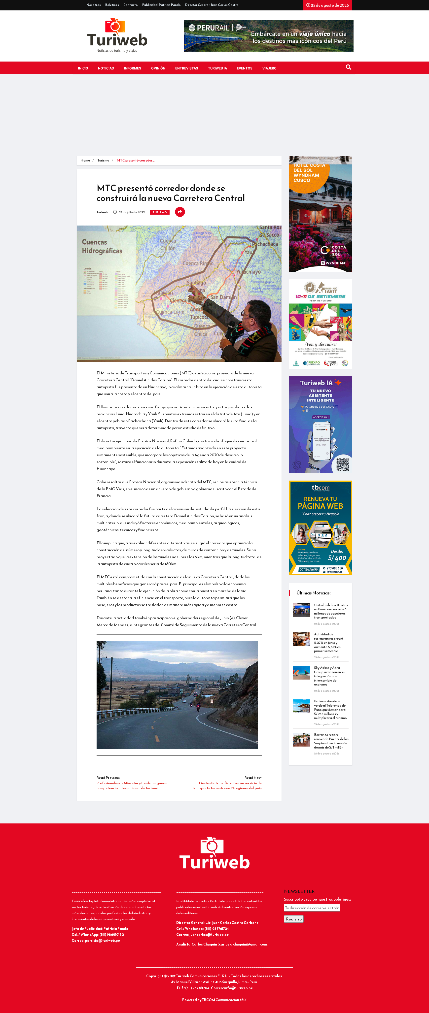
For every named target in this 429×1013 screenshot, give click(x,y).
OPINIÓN (158, 68)
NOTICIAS (106, 68)
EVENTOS (244, 68)
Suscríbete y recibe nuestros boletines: (317, 899)
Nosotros (94, 5)
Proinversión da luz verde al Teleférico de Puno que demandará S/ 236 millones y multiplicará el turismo (330, 709)
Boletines (112, 5)
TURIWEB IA (217, 68)
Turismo (103, 160)
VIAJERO (269, 68)
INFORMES (132, 68)
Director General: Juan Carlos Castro (212, 5)
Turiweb (102, 212)
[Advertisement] (214, 118)
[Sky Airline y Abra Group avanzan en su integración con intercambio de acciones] (301, 673)
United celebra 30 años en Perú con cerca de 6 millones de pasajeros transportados (331, 611)
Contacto (130, 5)
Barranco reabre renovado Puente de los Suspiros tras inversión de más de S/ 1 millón (331, 741)
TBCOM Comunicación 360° (224, 1000)
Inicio (83, 68)
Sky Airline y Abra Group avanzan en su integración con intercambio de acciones (329, 676)
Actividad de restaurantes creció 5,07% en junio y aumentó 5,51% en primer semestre (328, 643)
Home (85, 160)
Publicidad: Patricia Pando (161, 5)
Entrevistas (186, 68)
